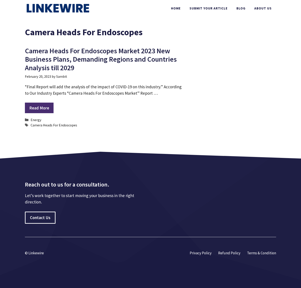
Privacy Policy (201, 253)
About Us (263, 8)
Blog (240, 8)
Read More (39, 108)
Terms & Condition (261, 253)
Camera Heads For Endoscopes (54, 125)
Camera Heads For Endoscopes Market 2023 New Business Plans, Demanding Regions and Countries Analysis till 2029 (101, 59)
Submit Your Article (209, 8)
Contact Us (40, 217)
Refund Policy (229, 253)
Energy (36, 120)
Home (176, 8)
